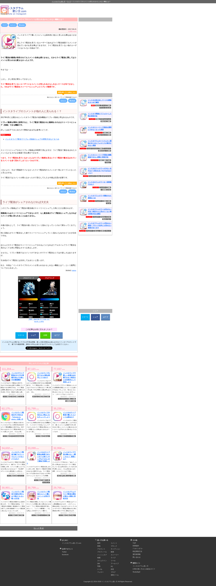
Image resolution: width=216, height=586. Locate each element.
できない (107, 162)
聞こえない (68, 475)
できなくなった (102, 135)
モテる (108, 176)
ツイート (21, 335)
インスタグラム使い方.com (71, 543)
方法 (12, 396)
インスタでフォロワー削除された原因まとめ (99, 197)
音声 (62, 475)
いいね (99, 569)
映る (44, 396)
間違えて (98, 119)
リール (113, 560)
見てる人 (35, 396)
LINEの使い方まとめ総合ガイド (144, 569)
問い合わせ (137, 557)
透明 (109, 132)
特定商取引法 (137, 551)
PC (12, 436)
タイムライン (102, 560)
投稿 (98, 546)
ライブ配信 (6, 396)
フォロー (100, 572)
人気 (48, 480)
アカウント (101, 549)
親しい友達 (72, 398)
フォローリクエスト (92, 148)
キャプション (115, 549)
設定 (74, 401)
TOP (134, 543)
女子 (103, 176)
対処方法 (103, 121)
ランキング (46, 482)
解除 (109, 121)
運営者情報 (137, 554)
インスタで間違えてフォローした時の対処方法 (99, 115)
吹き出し (98, 105)
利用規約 (136, 546)
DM (98, 563)
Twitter (64, 552)
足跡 (18, 515)
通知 (68, 515)
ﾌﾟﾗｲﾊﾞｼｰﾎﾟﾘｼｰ (138, 549)
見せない (103, 217)
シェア (33, 335)
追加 (109, 160)
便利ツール (115, 575)
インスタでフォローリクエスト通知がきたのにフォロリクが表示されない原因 (99, 143)
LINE (45, 335)
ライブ (4, 25)
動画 (112, 552)
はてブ (57, 335)
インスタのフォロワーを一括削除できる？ (99, 183)
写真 (101, 160)
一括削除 (103, 189)
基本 (98, 543)
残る (74, 436)
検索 (44, 480)
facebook (65, 554)
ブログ (113, 572)
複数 (105, 160)
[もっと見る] (39, 528)
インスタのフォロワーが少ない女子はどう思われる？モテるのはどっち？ (99, 171)
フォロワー (92, 176)
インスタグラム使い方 (140, 566)
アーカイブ (115, 563)
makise (74, 270)
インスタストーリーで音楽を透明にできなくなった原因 (99, 128)
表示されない (102, 150)
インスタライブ (63, 398)
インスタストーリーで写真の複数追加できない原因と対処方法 (99, 156)
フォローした (106, 119)
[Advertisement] (123, 10)
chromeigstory (19, 436)
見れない (46, 436)
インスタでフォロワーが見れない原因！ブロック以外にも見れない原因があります (99, 225)
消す (22, 515)
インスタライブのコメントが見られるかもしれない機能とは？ (39, 19)
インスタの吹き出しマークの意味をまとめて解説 (99, 101)
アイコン (102, 107)
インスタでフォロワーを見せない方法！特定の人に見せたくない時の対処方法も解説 (99, 211)
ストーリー (115, 555)
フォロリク (107, 148)
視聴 (17, 396)
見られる (22, 25)
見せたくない (106, 219)
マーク (104, 105)
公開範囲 (68, 401)
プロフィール (102, 552)
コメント (13, 25)
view (8, 368)
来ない (73, 515)
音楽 (105, 132)
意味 (109, 105)
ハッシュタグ (102, 555)
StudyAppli (136, 572)
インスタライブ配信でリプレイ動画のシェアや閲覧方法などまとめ (32, 139)
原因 (74, 475)
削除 (109, 187)
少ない (99, 176)
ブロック (107, 230)
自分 (48, 396)
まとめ (21, 396)
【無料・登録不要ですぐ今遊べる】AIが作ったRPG (39, 320)
